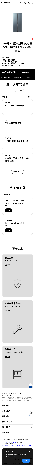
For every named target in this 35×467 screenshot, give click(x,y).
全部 (13, 90)
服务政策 (17, 51)
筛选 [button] (5, 97)
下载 (8, 210)
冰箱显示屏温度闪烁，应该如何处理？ (15, 63)
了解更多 (12, 456)
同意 (26, 460)
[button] (17, 107)
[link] (31, 40)
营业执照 (28, 445)
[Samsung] (5, 3)
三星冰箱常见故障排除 (10, 62)
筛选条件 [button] (7, 194)
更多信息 (28, 77)
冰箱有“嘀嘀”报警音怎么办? (12, 65)
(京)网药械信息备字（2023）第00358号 (13, 445)
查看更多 (7, 265)
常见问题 (20, 90)
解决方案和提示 (6, 77)
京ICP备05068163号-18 (9, 442)
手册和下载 (17, 77)
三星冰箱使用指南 (9, 60)
